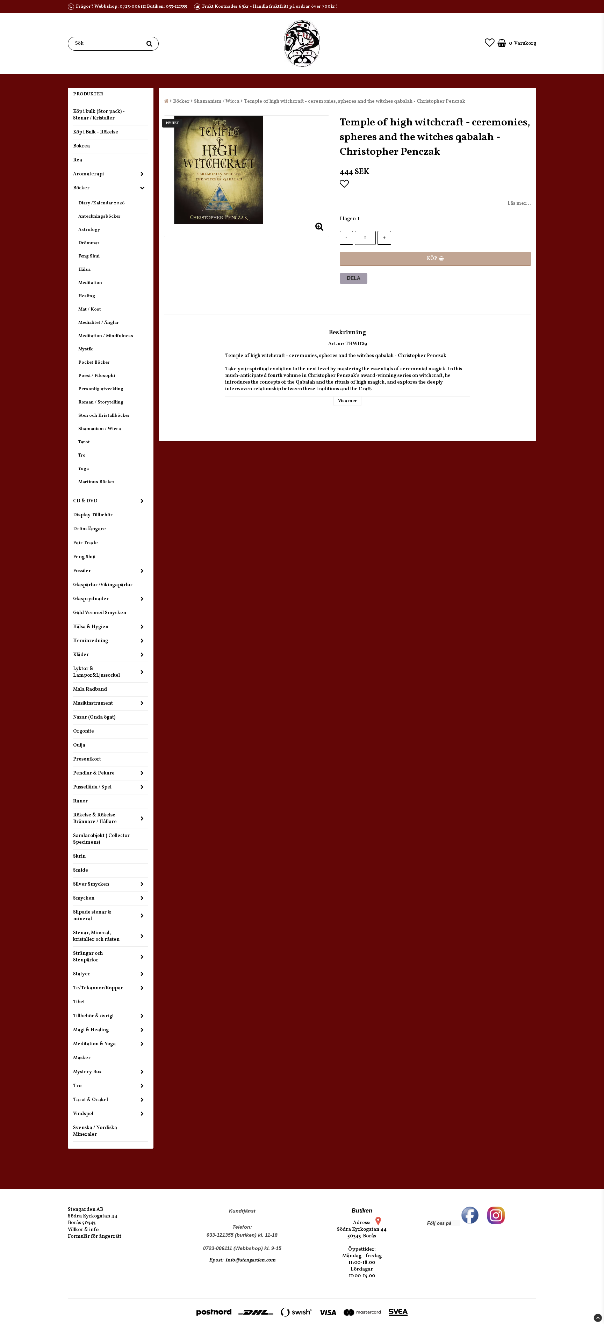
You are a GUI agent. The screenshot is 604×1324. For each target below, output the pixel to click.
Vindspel (83, 1114)
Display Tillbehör (93, 515)
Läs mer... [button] (519, 203)
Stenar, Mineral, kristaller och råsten (96, 936)
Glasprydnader (91, 599)
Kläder (81, 655)
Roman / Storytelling (100, 402)
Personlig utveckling (100, 389)
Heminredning (90, 641)
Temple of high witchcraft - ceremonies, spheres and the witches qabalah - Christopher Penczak (354, 101)
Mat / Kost (89, 309)
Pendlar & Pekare (94, 773)
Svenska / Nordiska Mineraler (95, 1131)
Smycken (83, 898)
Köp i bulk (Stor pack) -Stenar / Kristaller (99, 115)
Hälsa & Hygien (90, 627)
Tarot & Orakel (90, 1100)
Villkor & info (83, 1230)
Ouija (79, 745)
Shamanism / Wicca (99, 429)
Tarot (84, 442)
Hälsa (84, 270)
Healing (86, 296)
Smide (80, 870)
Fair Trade (85, 543)
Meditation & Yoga (94, 1044)
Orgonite (83, 731)
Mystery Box (87, 1072)
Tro (82, 455)
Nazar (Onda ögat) (94, 717)
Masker (82, 1058)
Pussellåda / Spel (92, 787)
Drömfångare (89, 529)
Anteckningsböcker (99, 216)
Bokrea (81, 146)
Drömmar (89, 243)
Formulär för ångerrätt (94, 1236)
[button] (490, 43)
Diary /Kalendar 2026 (101, 203)
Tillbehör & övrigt (93, 1016)
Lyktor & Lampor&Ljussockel (96, 672)
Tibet (79, 1002)
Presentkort (87, 759)
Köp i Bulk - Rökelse (95, 132)
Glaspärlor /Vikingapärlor (102, 585)
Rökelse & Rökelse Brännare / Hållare (95, 818)
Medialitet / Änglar (98, 323)
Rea (77, 160)
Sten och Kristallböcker (104, 416)
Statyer (81, 974)
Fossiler (82, 571)
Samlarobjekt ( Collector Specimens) (101, 839)
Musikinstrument (93, 703)
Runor (80, 801)
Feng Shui (89, 256)
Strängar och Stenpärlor (88, 956)
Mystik (85, 349)
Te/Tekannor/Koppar (98, 988)
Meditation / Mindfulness (105, 336)
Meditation (90, 283)
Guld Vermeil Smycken (99, 613)
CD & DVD (85, 501)
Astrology (89, 230)
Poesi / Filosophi (96, 376)
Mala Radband (90, 689)
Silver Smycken (91, 884)
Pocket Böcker (94, 362)
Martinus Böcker (96, 482)
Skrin (79, 856)
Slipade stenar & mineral (92, 915)
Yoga (83, 469)
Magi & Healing (91, 1030)
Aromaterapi (88, 174)
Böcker (81, 188)
